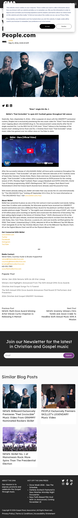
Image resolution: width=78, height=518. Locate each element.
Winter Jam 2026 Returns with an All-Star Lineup (23, 279)
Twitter (4, 237)
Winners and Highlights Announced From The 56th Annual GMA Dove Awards (35, 283)
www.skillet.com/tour (33, 196)
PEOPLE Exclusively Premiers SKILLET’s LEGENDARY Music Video (58, 414)
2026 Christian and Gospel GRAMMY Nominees (22, 296)
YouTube (5, 244)
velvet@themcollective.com (13, 259)
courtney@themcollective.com (14, 262)
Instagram (6, 242)
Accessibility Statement (44, 513)
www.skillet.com (8, 235)
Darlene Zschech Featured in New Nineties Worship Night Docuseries (42, 492)
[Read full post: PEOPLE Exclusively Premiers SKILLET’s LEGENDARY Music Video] (58, 396)
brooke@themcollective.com (13, 264)
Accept (47, 26)
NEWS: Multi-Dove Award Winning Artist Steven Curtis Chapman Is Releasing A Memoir (18, 314)
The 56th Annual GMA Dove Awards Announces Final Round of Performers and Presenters (36, 291)
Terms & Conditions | (25, 513)
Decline (63, 26)
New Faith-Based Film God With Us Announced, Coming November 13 (41, 499)
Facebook (6, 239)
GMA (10, 40)
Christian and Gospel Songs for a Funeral (20, 286)
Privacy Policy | (9, 513)
